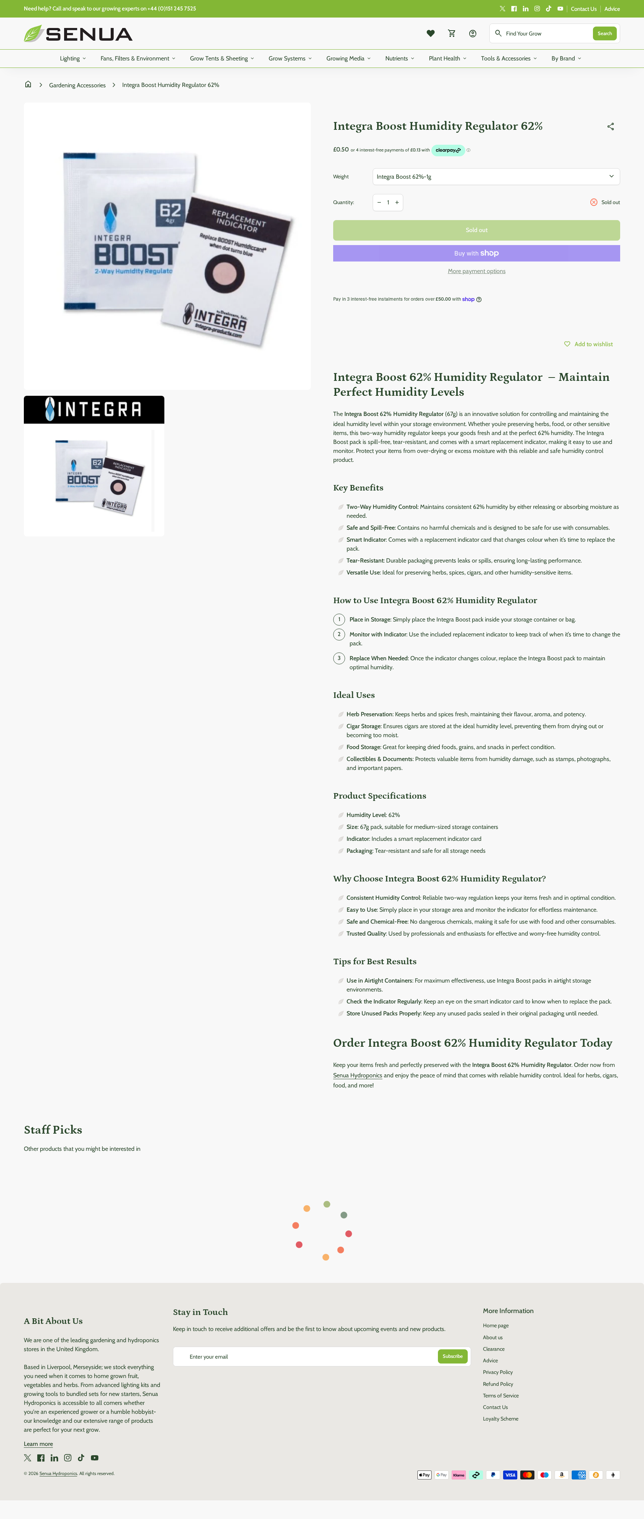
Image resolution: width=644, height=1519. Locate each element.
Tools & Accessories (509, 58)
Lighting (73, 58)
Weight (341, 176)
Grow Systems (291, 58)
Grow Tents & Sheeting (222, 58)
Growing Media (349, 58)
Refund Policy (498, 1384)
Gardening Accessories (77, 85)
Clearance (494, 1349)
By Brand (567, 58)
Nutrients (400, 58)
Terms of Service (501, 1395)
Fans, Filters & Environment (139, 58)
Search (605, 33)
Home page (496, 1325)
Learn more (38, 1443)
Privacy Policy (498, 1372)
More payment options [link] (477, 271)
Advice (612, 9)
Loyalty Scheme (500, 1418)
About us (493, 1337)
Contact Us (584, 9)
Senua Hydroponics (58, 1473)
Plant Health (448, 58)
